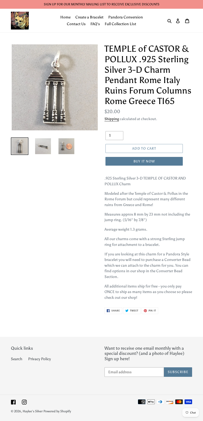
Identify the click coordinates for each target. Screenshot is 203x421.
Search (16, 359)
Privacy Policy (39, 359)
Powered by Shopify (57, 411)
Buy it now (144, 161)
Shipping (111, 119)
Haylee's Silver (33, 411)
